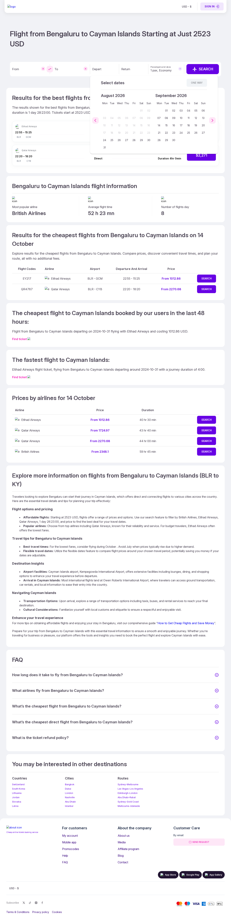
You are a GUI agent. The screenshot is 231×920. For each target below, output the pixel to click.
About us (124, 835)
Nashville (70, 797)
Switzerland (18, 784)
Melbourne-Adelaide (129, 806)
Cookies (57, 912)
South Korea (18, 788)
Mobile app (69, 842)
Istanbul (69, 806)
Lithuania (16, 793)
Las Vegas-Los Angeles (130, 788)
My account (70, 835)
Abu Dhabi (70, 801)
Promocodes (70, 849)
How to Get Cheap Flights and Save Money (186, 623)
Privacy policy (40, 912)
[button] (115, 675)
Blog (121, 855)
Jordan (15, 797)
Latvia (15, 806)
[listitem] (186, 6)
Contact (123, 862)
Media (122, 842)
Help (65, 855)
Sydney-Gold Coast (128, 801)
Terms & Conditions (17, 912)
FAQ (65, 862)
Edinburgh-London (128, 793)
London (69, 793)
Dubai (68, 788)
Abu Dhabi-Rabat (127, 797)
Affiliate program (128, 849)
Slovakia (16, 801)
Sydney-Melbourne (128, 784)
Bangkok (69, 784)
